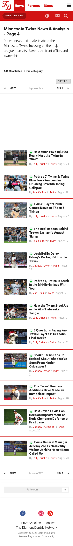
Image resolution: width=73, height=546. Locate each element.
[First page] (5, 88)
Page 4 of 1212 (36, 88)
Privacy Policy (31, 523)
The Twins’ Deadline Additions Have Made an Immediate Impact (46, 390)
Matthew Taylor (41, 265)
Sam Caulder (40, 192)
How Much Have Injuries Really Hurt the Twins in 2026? (48, 156)
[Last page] (68, 88)
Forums (33, 6)
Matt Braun (39, 293)
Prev (13, 88)
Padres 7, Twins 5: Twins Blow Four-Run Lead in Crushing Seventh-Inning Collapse (49, 182)
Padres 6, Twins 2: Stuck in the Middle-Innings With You (49, 285)
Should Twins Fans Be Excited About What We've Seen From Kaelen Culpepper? (48, 361)
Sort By (63, 81)
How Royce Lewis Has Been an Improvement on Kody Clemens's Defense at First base (49, 417)
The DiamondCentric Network (36, 528)
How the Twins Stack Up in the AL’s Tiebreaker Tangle (48, 309)
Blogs (48, 6)
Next (60, 88)
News (19, 6)
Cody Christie (40, 164)
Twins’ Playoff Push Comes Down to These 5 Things (46, 208)
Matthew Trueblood (43, 426)
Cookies (50, 523)
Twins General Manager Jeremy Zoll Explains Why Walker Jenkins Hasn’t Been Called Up (49, 448)
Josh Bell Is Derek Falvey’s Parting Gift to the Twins (48, 257)
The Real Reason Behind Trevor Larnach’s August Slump (48, 233)
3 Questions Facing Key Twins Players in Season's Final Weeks (48, 334)
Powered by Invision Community (36, 536)
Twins (53, 164)
